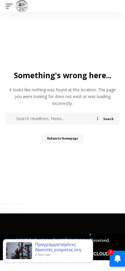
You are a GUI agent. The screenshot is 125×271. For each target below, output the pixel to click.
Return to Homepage (62, 138)
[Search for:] (56, 119)
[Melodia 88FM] (22, 6)
